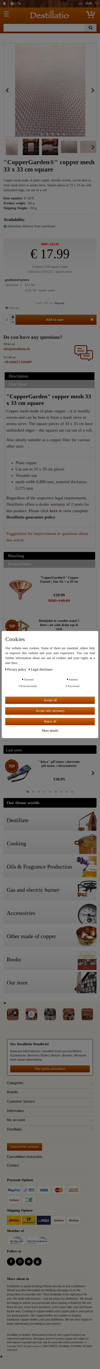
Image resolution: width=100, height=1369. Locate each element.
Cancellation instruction (24, 1157)
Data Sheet (18, 384)
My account (16, 1120)
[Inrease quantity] (13, 317)
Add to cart (54, 319)
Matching (16, 555)
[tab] (50, 376)
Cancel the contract (24, 1147)
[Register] (13, 3)
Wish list (13, 308)
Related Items (19, 564)
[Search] (91, 28)
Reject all (50, 721)
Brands (12, 1092)
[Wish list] (96, 3)
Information (15, 1111)
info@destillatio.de (16, 349)
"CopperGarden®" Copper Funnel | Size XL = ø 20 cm (59, 580)
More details (50, 730)
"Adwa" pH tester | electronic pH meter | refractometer (59, 764)
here (54, 510)
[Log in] (5, 3)
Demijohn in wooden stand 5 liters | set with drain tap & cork (59, 624)
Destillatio (14, 1129)
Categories (15, 1083)
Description (18, 376)
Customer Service (21, 1101)
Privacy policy (17, 669)
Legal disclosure (41, 669)
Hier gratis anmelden (50, 1069)
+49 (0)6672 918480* (17, 362)
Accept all (50, 700)
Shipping (59, 303)
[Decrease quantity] (13, 322)
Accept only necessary (50, 710)
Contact (13, 1165)
